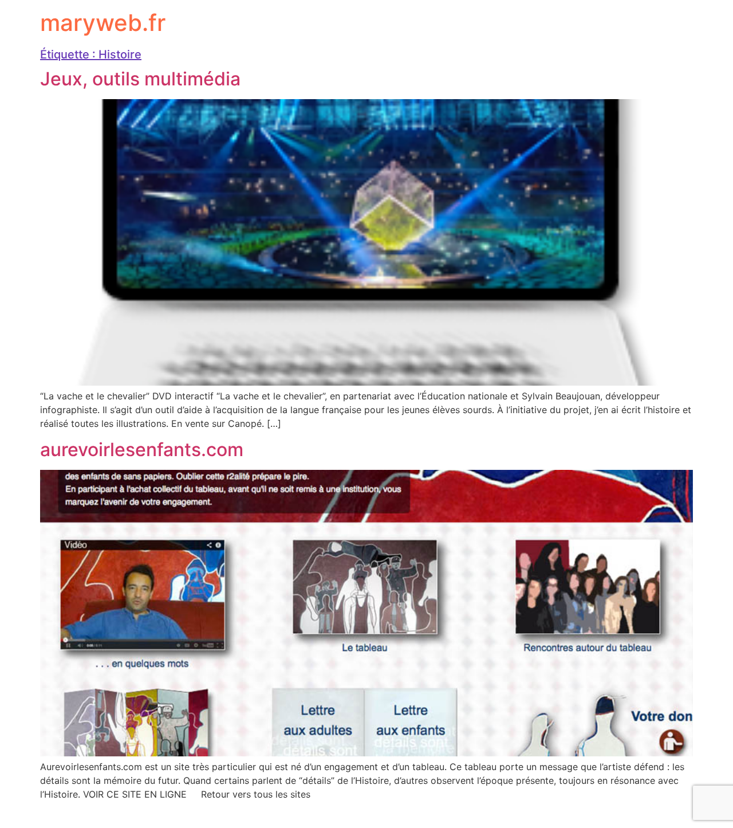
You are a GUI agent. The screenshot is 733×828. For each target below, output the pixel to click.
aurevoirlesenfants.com (141, 449)
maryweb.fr (102, 23)
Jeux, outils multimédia (140, 79)
